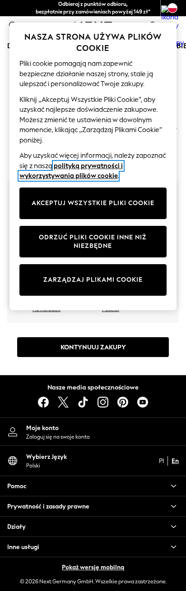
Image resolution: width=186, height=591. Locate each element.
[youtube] (143, 402)
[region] (93, 166)
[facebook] (43, 402)
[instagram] (103, 402)
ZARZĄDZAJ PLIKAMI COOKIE (93, 280)
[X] (63, 402)
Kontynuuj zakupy (93, 347)
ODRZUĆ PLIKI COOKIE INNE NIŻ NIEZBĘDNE (93, 242)
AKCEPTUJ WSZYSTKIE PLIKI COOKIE (93, 203)
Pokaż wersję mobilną (93, 567)
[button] (93, 486)
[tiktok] (83, 402)
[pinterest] (123, 402)
